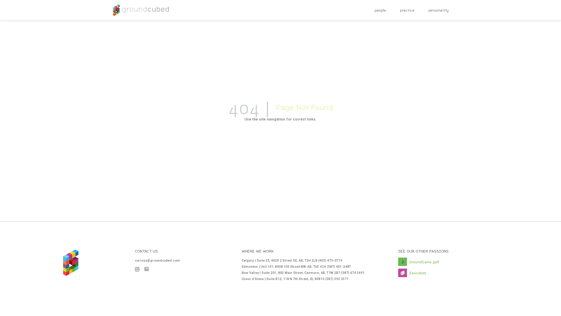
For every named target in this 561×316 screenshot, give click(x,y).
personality (438, 10)
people (380, 10)
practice (407, 10)
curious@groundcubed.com (157, 260)
